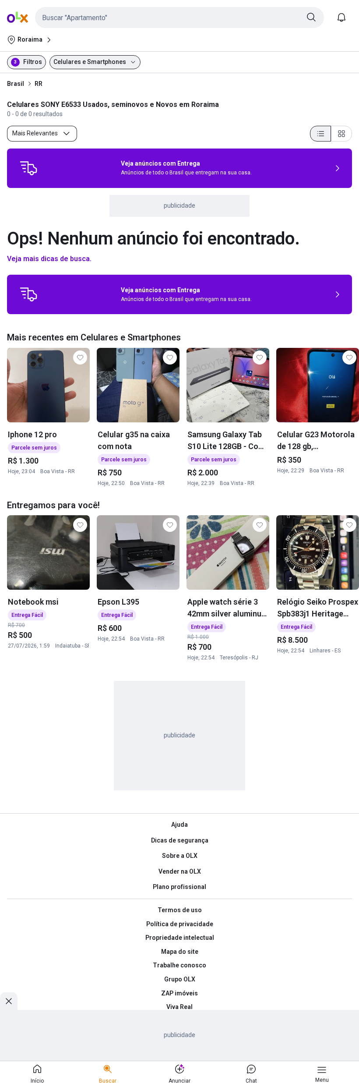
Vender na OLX (179, 871)
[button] (179, 17)
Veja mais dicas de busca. (49, 259)
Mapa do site (179, 951)
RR (38, 84)
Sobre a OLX (179, 855)
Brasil (15, 84)
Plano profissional (179, 886)
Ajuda (179, 824)
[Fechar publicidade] (9, 1001)
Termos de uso (180, 910)
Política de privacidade (179, 924)
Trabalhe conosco (179, 965)
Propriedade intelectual (179, 937)
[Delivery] (28, 168)
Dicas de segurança (179, 840)
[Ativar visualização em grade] (341, 134)
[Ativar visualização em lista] (320, 134)
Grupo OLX (179, 979)
